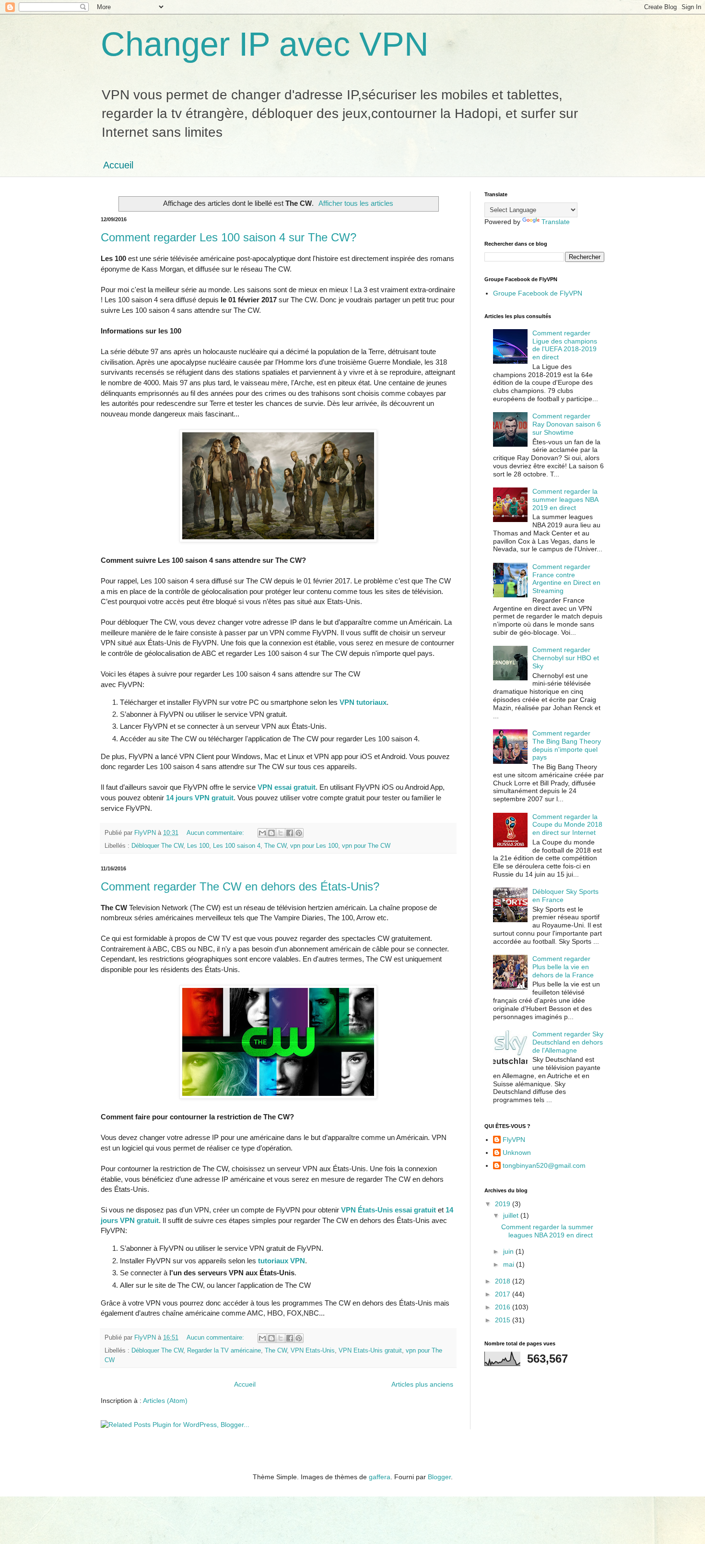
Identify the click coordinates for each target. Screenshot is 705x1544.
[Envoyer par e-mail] (262, 833)
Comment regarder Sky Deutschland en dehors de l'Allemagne (567, 1042)
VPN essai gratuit (287, 787)
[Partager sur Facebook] (289, 833)
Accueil (118, 165)
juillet (511, 1215)
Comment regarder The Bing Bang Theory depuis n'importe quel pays (566, 745)
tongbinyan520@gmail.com (544, 1165)
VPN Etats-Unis (313, 1350)
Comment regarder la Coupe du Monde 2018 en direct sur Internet (567, 825)
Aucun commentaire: (216, 833)
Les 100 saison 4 (236, 846)
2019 (503, 1204)
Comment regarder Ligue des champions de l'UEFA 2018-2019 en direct (564, 345)
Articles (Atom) (165, 1400)
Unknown (517, 1152)
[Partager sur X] (280, 833)
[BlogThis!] (271, 833)
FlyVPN (514, 1139)
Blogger (439, 1477)
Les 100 (198, 846)
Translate (555, 222)
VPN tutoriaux (363, 702)
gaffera (379, 1477)
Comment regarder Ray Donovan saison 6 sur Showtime (566, 424)
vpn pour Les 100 (314, 846)
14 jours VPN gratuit (200, 798)
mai (509, 1264)
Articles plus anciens (422, 1384)
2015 (503, 1320)
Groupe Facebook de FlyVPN (537, 293)
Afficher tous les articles (355, 203)
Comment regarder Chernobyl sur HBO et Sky (565, 658)
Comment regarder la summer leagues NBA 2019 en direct (565, 499)
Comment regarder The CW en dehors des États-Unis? (240, 886)
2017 (503, 1294)
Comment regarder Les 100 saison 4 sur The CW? (228, 237)
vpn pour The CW (366, 846)
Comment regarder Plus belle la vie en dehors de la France (563, 967)
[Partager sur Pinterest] (299, 833)
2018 (503, 1281)
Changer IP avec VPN (265, 44)
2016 (503, 1307)
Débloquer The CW (157, 846)
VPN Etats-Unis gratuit (370, 1350)
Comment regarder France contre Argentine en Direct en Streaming (566, 578)
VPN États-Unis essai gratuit (388, 1210)
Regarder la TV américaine (224, 1350)
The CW (275, 846)
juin (509, 1251)
